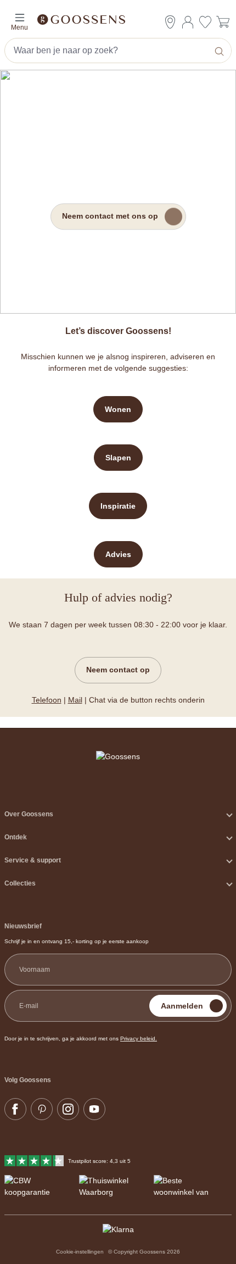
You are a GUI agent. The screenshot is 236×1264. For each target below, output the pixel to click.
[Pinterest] (42, 1109)
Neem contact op (118, 669)
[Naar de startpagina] (118, 19)
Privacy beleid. (138, 1038)
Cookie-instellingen (80, 1252)
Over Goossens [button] (28, 814)
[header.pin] (170, 22)
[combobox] (107, 50)
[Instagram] (68, 1109)
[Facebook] (15, 1109)
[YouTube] (94, 1109)
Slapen (118, 457)
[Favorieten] (205, 23)
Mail (75, 699)
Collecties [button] (20, 883)
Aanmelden (182, 1005)
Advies (118, 554)
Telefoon (46, 699)
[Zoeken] (220, 50)
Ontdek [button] (15, 837)
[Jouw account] (187, 22)
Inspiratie (118, 506)
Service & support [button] (32, 860)
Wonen (118, 409)
